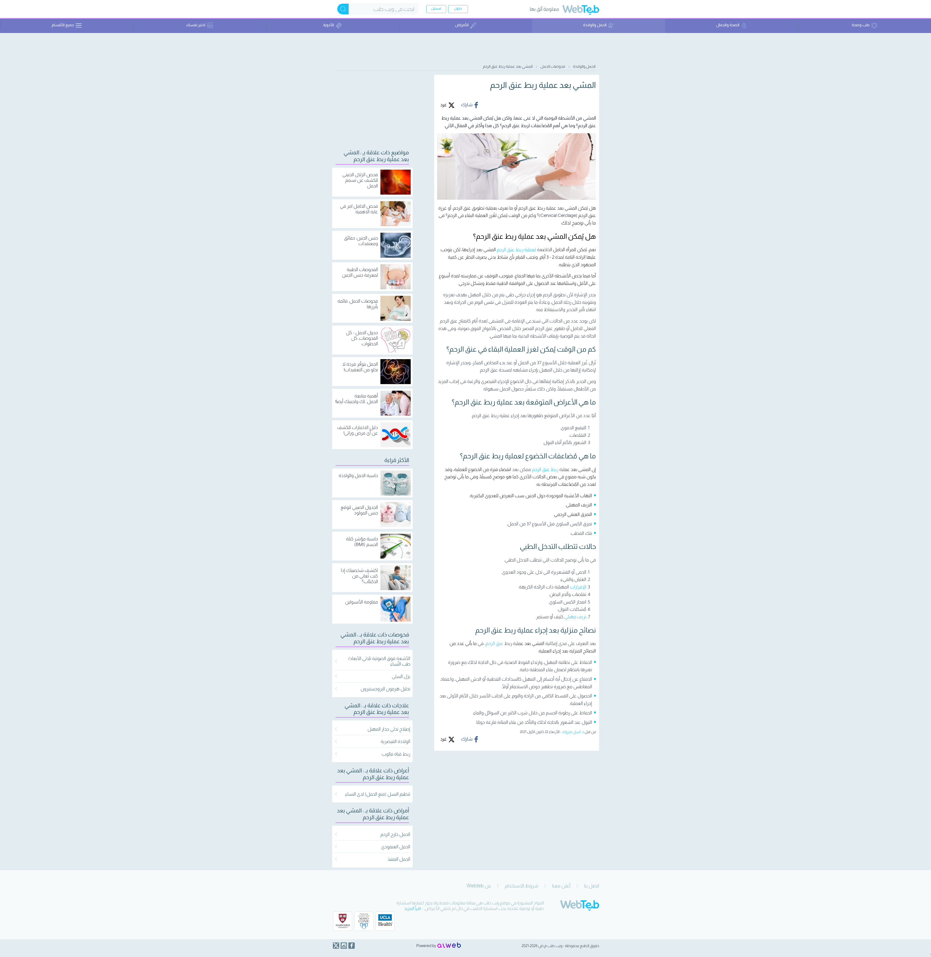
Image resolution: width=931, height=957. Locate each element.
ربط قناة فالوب (396, 754)
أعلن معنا (561, 885)
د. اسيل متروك (573, 732)
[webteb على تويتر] (336, 945)
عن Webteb (479, 885)
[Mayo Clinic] (363, 921)
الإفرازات (578, 586)
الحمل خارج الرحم (395, 834)
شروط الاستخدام (521, 885)
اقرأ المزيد (412, 908)
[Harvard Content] (342, 921)
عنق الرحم (494, 643)
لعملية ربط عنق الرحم (516, 249)
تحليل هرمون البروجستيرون (385, 688)
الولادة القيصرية (395, 741)
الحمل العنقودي (395, 846)
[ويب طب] (580, 10)
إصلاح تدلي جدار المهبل (389, 729)
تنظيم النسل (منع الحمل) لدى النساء (377, 794)
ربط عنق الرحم (545, 469)
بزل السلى (401, 676)
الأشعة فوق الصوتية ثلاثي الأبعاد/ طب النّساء (379, 661)
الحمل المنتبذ (398, 859)
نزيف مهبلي (575, 616)
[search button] (343, 9)
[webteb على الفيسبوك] (351, 945)
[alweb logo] (449, 945)
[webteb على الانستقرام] (344, 945)
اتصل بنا (591, 885)
